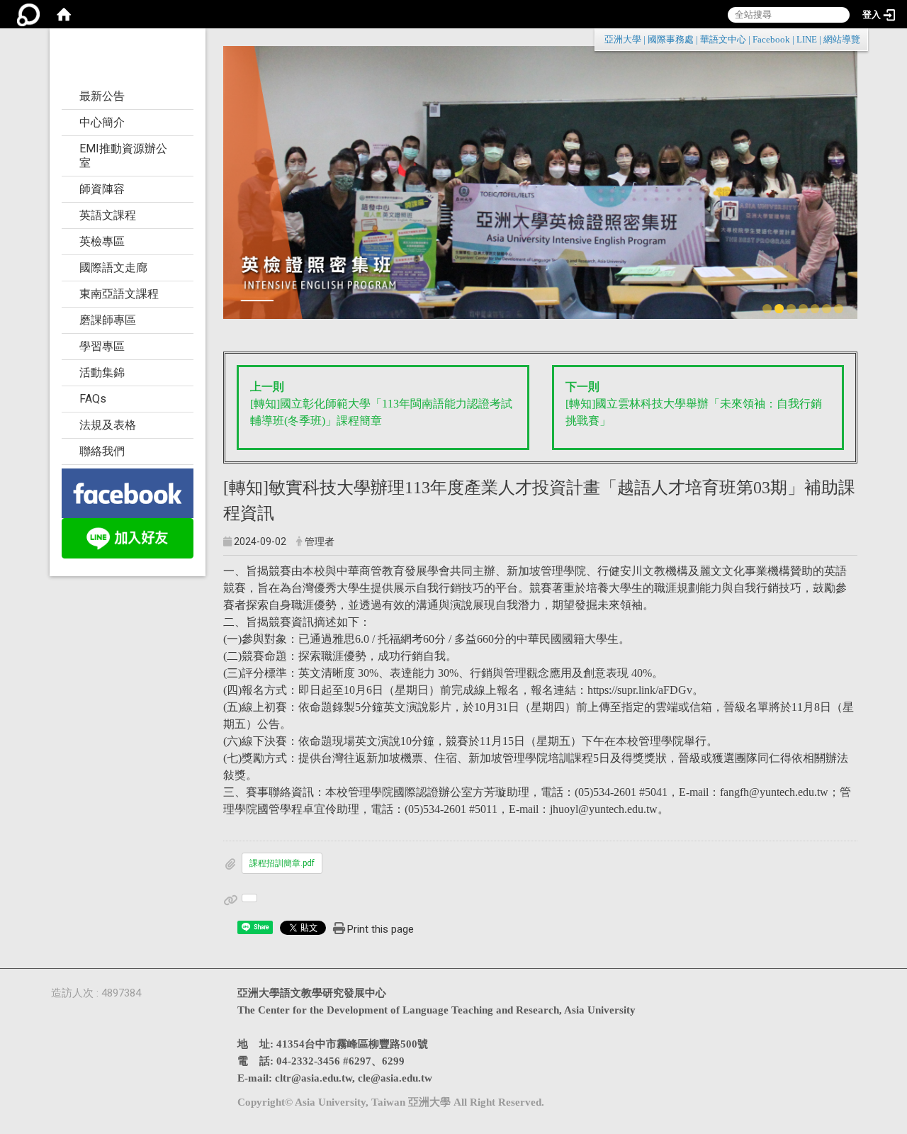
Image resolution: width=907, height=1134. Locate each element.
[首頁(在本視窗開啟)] (63, 14)
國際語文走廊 (113, 267)
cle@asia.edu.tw (395, 1078)
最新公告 (102, 96)
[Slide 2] (779, 308)
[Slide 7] (838, 308)
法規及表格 (107, 425)
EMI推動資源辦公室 (123, 155)
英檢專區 (102, 241)
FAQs (92, 398)
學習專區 (102, 346)
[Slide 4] (803, 308)
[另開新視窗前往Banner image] (127, 492)
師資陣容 (102, 189)
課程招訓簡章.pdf (282, 863)
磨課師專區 (107, 320)
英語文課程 (107, 215)
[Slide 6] (826, 308)
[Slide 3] (791, 308)
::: (853, 39)
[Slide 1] (767, 308)
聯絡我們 (102, 451)
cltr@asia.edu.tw (313, 1078)
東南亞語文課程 (119, 294)
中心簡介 (102, 122)
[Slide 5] (815, 308)
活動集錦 (102, 372)
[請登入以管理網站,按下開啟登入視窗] (28, 14)
